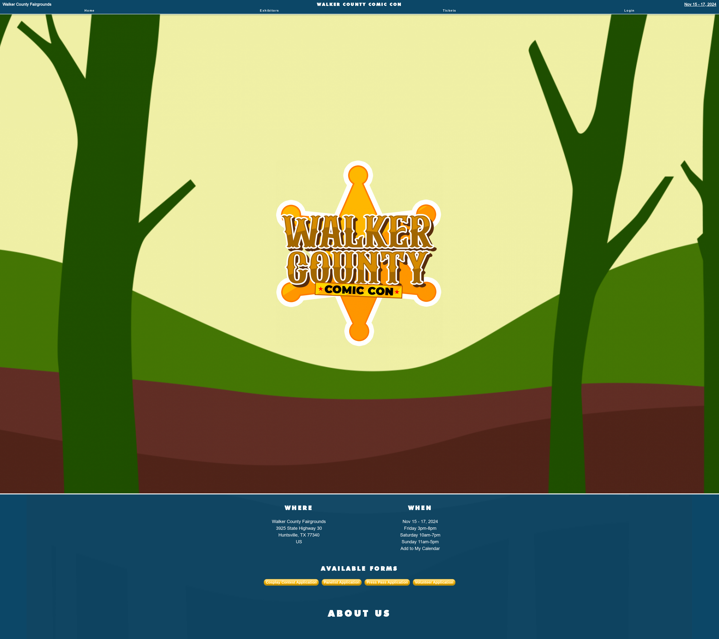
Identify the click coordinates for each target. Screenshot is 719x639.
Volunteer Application (434, 582)
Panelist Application (342, 582)
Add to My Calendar (420, 548)
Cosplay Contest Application (291, 582)
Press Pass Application (387, 582)
